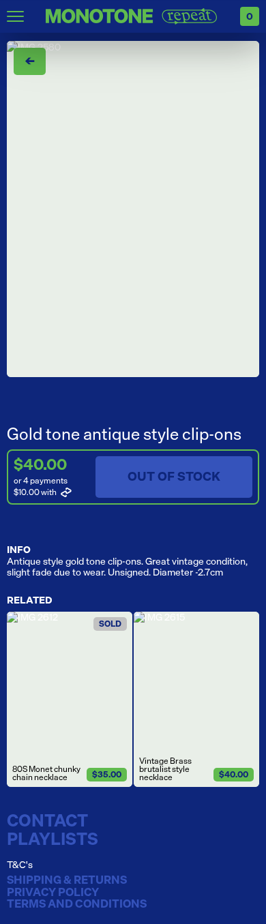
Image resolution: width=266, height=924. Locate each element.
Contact (47, 820)
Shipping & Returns (67, 880)
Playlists (52, 839)
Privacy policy (53, 892)
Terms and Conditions (77, 904)
